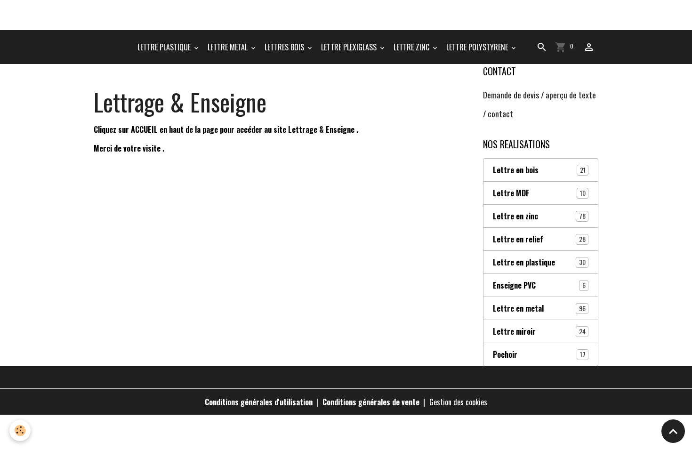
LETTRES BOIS (285, 47)
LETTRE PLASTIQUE (165, 47)
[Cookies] (20, 430)
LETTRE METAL (228, 47)
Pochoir (539, 354)
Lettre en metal (539, 308)
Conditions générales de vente (370, 402)
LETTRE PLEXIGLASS (349, 47)
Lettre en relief (539, 239)
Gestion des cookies (458, 402)
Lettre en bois (539, 170)
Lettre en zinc (539, 216)
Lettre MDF (539, 193)
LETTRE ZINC (412, 47)
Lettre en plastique (539, 262)
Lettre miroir (539, 331)
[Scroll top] (673, 431)
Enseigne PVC (539, 285)
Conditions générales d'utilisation (259, 402)
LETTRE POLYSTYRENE (478, 47)
